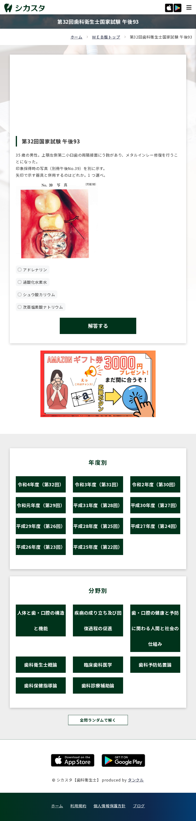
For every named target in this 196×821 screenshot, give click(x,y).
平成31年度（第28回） (98, 505)
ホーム (76, 37)
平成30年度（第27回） (155, 505)
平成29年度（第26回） (40, 526)
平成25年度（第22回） (98, 547)
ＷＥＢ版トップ (106, 37)
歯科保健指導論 (40, 685)
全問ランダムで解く (98, 720)
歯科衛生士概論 (40, 664)
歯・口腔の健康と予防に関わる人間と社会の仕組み (155, 628)
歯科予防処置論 (155, 664)
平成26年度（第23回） (40, 547)
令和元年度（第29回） (41, 505)
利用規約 (78, 806)
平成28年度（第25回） (98, 526)
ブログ (139, 806)
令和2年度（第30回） (155, 484)
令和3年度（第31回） (98, 484)
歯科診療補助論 (98, 685)
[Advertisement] (98, 100)
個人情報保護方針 (109, 806)
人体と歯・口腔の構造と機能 (41, 620)
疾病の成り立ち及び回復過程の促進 (98, 620)
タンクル (136, 780)
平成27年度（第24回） (155, 526)
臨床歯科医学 (98, 664)
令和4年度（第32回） (41, 484)
